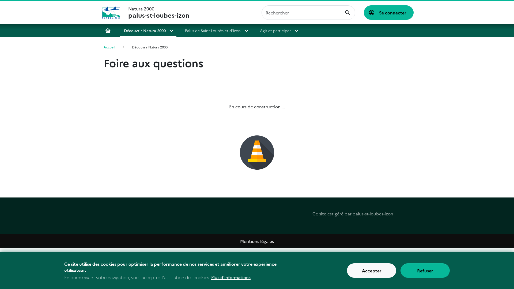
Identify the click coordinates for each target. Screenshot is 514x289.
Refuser (425, 271)
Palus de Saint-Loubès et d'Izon (213, 30)
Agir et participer (275, 30)
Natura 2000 (159, 12)
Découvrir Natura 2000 (145, 30)
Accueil (107, 30)
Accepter (371, 271)
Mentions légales (257, 241)
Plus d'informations (231, 277)
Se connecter (392, 13)
